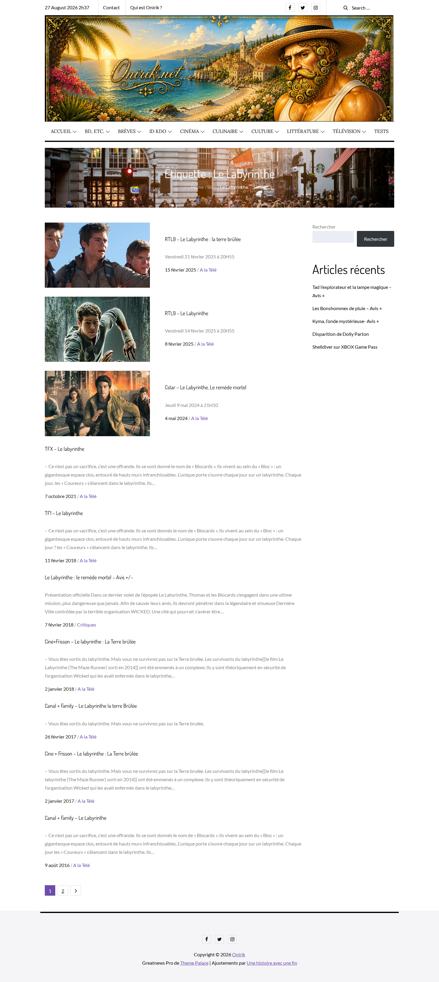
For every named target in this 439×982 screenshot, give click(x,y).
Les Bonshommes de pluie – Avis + (347, 308)
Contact (111, 7)
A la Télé (208, 269)
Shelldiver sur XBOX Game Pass (344, 347)
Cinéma (189, 131)
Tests (381, 131)
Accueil (61, 131)
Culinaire (225, 131)
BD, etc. (94, 131)
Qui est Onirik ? (146, 7)
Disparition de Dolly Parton (340, 334)
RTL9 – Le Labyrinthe (186, 313)
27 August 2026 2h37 (67, 7)
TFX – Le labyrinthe (64, 448)
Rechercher (324, 226)
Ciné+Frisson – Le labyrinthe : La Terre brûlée (90, 641)
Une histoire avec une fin (272, 963)
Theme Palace (194, 963)
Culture (262, 131)
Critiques (86, 624)
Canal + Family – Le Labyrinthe (75, 817)
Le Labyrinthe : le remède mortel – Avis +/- (89, 577)
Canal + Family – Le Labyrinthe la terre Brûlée (91, 705)
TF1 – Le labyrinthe (64, 513)
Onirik (238, 954)
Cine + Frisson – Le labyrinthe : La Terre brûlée (91, 753)
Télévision (346, 131)
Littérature (303, 131)
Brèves (127, 131)
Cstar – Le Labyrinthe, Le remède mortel (205, 387)
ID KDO (157, 131)
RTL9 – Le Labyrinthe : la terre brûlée (203, 239)
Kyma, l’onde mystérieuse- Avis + (345, 321)
